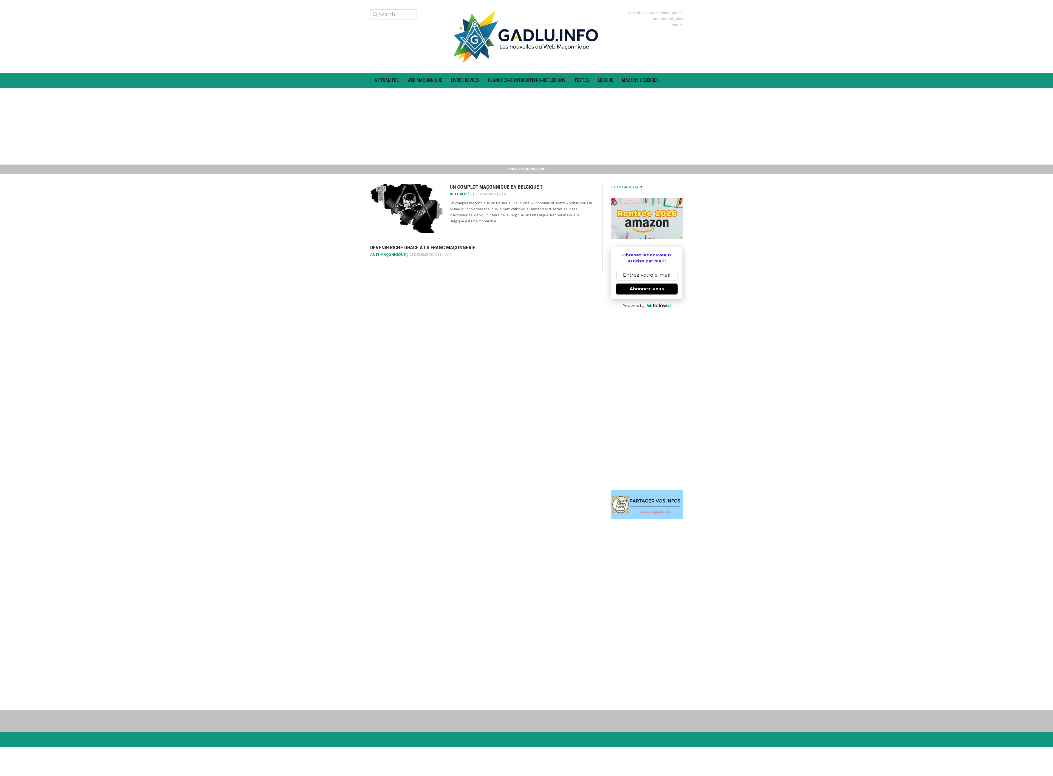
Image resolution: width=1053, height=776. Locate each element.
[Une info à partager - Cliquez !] (647, 504)
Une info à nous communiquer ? (655, 12)
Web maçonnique (424, 80)
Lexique (605, 80)
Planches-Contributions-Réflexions (526, 80)
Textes (581, 80)
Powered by (633, 305)
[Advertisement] (526, 126)
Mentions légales (668, 18)
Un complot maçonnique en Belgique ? (496, 187)
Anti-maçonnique (388, 254)
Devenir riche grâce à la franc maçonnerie (422, 247)
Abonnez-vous (647, 288)
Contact (676, 24)
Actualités (387, 80)
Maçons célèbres (640, 80)
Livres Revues (465, 80)
